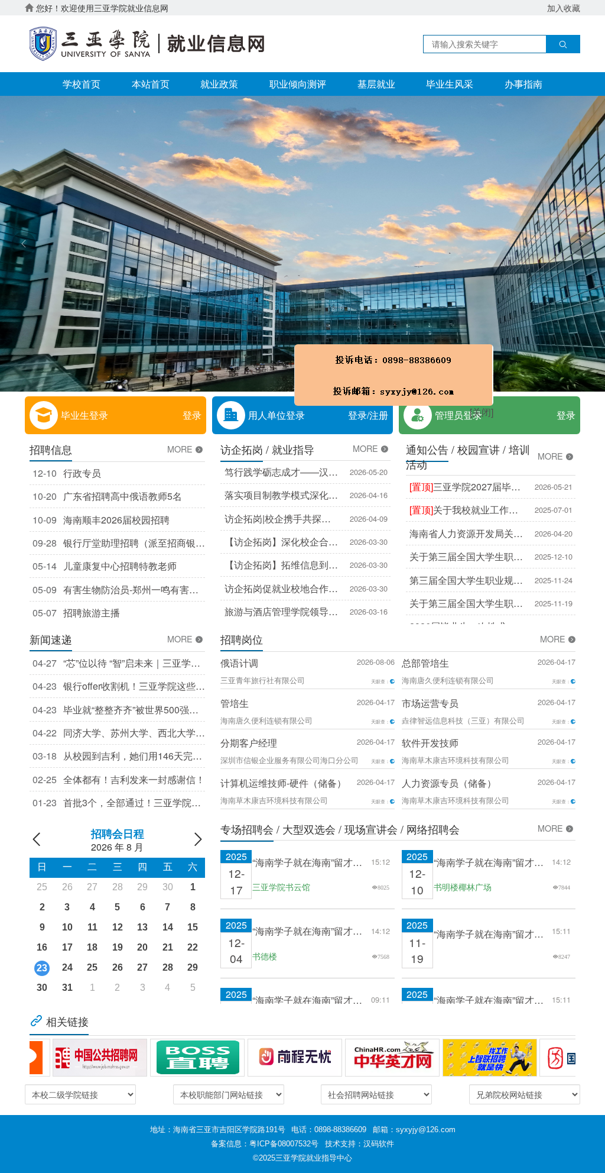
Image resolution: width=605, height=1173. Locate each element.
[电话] (336, 413)
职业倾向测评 (297, 84)
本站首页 (151, 84)
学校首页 (81, 84)
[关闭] (424, 450)
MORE (181, 449)
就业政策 (219, 84)
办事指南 (523, 84)
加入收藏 (563, 8)
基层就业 (376, 84)
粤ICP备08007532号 (283, 1143)
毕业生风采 (449, 84)
